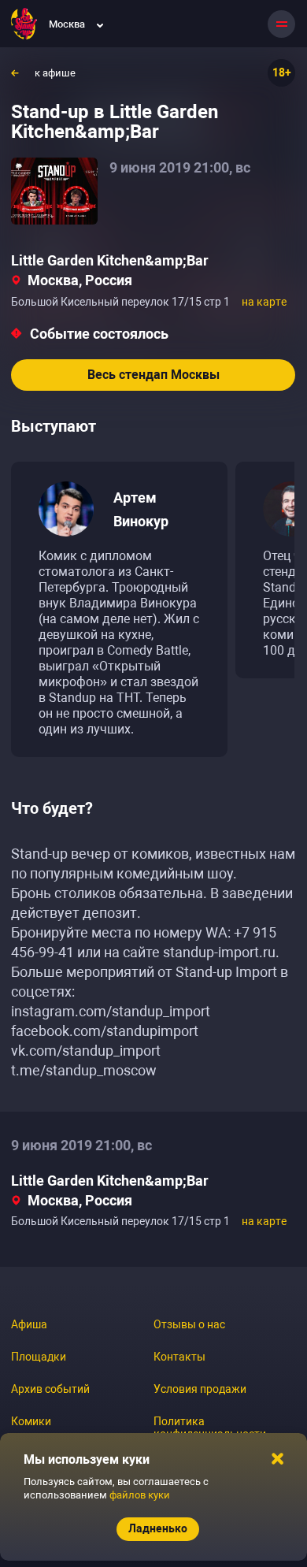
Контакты (179, 1356)
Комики (31, 1421)
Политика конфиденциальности (210, 1427)
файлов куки (139, 1495)
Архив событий (50, 1389)
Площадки (38, 1356)
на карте (264, 301)
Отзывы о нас (189, 1324)
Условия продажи (200, 1389)
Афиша (29, 1324)
